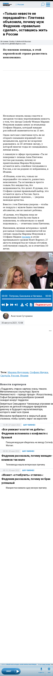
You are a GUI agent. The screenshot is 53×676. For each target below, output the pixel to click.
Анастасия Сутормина (22, 316)
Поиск (43, 4)
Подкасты (41, 672)
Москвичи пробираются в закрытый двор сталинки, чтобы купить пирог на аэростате (23, 417)
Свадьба (5, 375)
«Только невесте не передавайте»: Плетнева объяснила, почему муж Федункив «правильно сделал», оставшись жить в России (25, 24)
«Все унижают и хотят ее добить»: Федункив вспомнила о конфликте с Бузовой (24, 433)
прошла (26, 236)
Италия (24, 375)
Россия (15, 375)
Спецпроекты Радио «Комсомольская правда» (21, 664)
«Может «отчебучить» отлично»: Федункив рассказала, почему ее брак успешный (25, 478)
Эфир (49, 672)
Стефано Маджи (39, 372)
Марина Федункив (18, 372)
